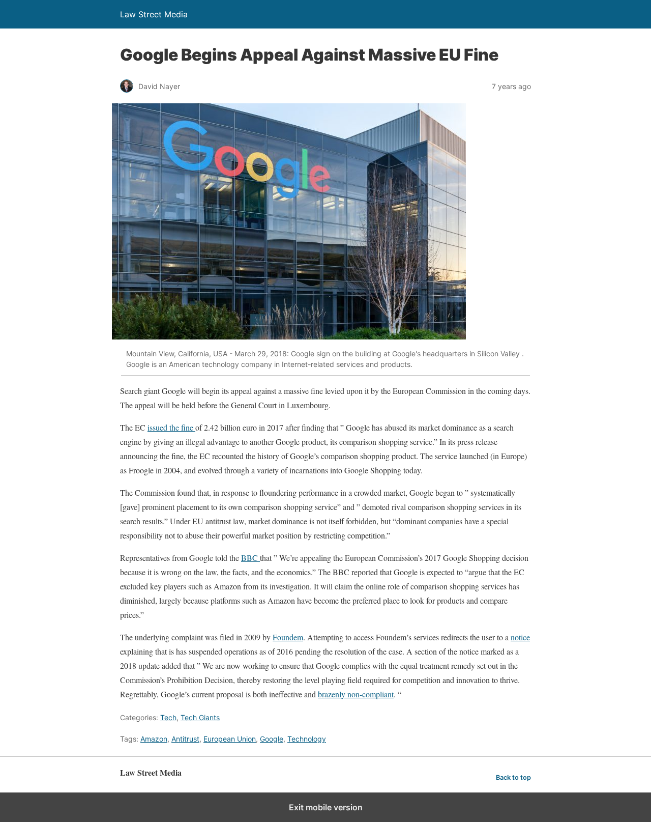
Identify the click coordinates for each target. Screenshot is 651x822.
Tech (168, 717)
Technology (306, 738)
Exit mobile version (326, 807)
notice (520, 637)
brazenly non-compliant (356, 694)
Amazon (153, 738)
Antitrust (185, 738)
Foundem (288, 637)
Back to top (513, 777)
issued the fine (171, 427)
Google (271, 738)
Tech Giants (200, 717)
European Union (229, 738)
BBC (250, 557)
